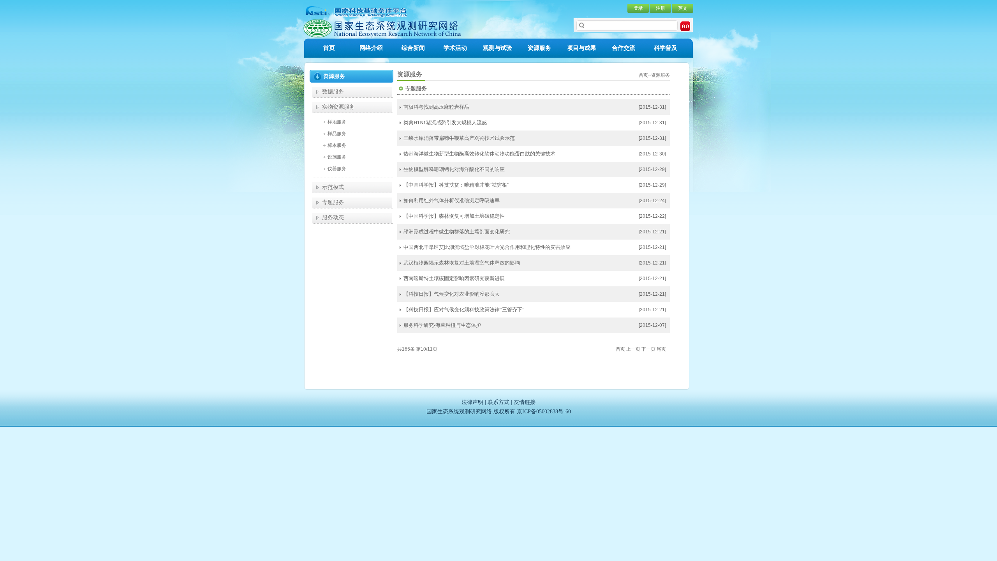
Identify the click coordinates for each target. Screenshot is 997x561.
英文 (682, 8)
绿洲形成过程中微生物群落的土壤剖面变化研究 (456, 232)
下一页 (648, 349)
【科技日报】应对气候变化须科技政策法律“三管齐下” (464, 309)
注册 (660, 8)
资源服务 (539, 48)
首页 (329, 48)
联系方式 (498, 402)
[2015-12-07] (652, 325)
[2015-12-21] (652, 232)
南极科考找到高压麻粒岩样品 (436, 107)
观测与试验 (497, 48)
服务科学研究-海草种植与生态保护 (442, 325)
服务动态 (333, 218)
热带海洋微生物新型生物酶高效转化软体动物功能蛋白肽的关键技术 (479, 154)
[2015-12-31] (652, 107)
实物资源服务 (338, 107)
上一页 (633, 349)
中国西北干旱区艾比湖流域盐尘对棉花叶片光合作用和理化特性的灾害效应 (487, 247)
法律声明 (472, 402)
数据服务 (333, 92)
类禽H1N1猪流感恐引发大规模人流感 (445, 122)
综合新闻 (413, 48)
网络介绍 (371, 48)
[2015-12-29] (652, 169)
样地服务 (337, 122)
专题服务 (333, 202)
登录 (638, 8)
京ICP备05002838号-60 (544, 412)
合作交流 (623, 48)
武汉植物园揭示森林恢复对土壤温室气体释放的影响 (461, 263)
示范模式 (333, 187)
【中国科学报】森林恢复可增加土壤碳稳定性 (454, 216)
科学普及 (665, 48)
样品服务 (337, 133)
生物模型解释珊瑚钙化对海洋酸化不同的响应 (454, 169)
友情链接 (524, 402)
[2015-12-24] (652, 200)
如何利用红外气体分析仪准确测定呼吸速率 (451, 200)
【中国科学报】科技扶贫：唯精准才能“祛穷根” (456, 185)
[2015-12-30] (652, 154)
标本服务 (337, 145)
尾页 (661, 349)
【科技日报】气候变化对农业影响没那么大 (451, 294)
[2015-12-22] (652, 216)
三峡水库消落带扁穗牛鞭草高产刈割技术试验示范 (459, 138)
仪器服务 (337, 168)
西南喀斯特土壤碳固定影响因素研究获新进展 (454, 278)
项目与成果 (581, 48)
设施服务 (337, 157)
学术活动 (455, 48)
